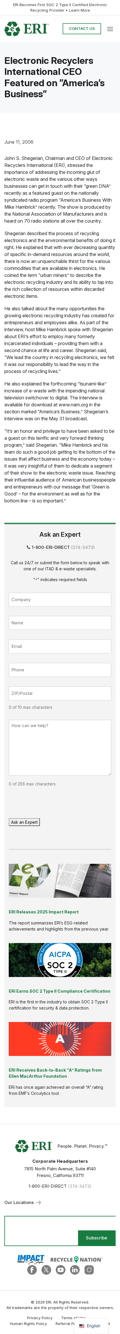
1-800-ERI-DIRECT (51, 547)
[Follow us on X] (46, 1269)
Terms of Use (73, 1317)
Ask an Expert (24, 822)
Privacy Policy (39, 1317)
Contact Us (82, 28)
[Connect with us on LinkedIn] (75, 1269)
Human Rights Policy (28, 1323)
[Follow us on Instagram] (89, 1269)
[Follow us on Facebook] (32, 1269)
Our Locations (19, 1202)
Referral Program (71, 1323)
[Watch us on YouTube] (60, 1269)
